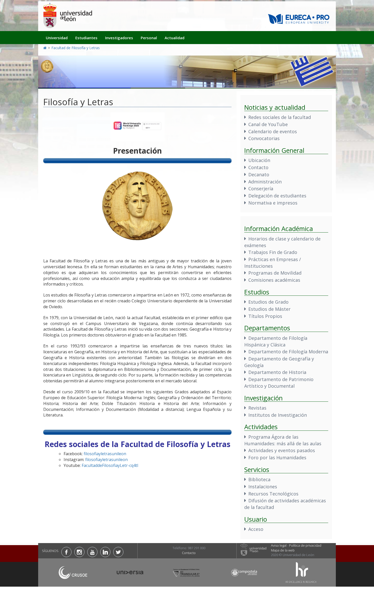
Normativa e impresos (272, 203)
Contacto (258, 167)
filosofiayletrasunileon (105, 453)
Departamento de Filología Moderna (288, 351)
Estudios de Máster (269, 309)
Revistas (257, 408)
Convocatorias (264, 138)
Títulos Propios (265, 316)
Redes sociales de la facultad (279, 117)
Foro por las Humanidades (277, 457)
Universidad (57, 37)
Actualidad (174, 37)
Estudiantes (86, 37)
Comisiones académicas (274, 280)
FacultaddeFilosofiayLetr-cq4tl (110, 465)
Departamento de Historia (277, 372)
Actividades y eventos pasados (281, 450)
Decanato (258, 174)
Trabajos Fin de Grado (272, 252)
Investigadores (119, 37)
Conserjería (260, 188)
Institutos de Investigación (277, 415)
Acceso (255, 529)
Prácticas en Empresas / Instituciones (272, 262)
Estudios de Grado (268, 302)
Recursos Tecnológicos (273, 494)
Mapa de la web (283, 550)
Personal (149, 37)
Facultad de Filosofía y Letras (75, 47)
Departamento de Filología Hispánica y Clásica (275, 341)
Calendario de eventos (272, 131)
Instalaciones (262, 486)
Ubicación (259, 160)
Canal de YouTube (268, 124)
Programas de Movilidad (274, 273)
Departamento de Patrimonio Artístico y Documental (278, 382)
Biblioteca (259, 479)
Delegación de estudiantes (277, 196)
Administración (265, 182)
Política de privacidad (305, 545)
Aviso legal (278, 545)
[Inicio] (67, 15)
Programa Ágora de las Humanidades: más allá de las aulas (282, 440)
